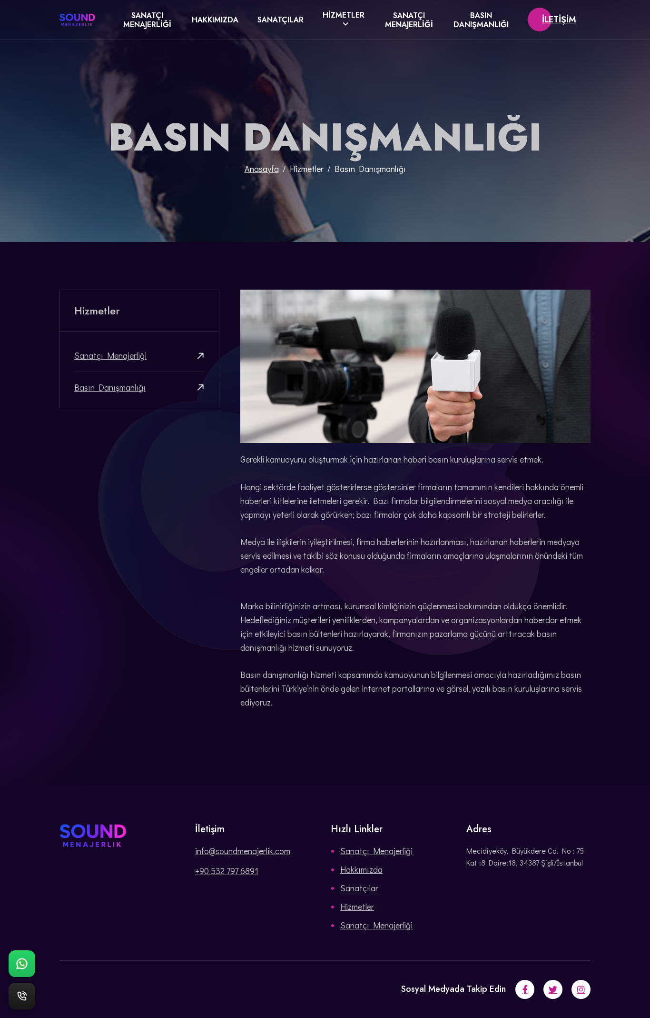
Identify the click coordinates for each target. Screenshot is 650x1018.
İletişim (559, 19)
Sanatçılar (280, 19)
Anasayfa (262, 168)
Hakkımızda (215, 19)
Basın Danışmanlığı (481, 20)
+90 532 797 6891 (226, 871)
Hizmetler (343, 15)
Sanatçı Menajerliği (147, 20)
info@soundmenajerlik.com (242, 851)
